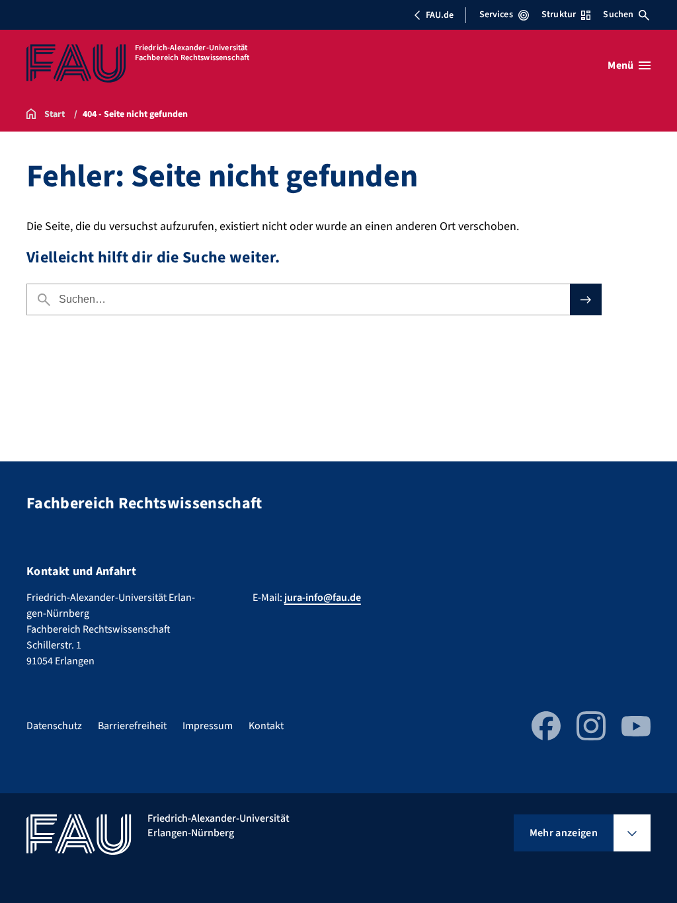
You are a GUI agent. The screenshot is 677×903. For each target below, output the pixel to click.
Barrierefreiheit (132, 726)
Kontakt (266, 726)
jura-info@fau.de (322, 597)
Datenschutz (54, 726)
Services (496, 14)
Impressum (207, 726)
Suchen (618, 14)
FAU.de (440, 15)
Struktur (558, 14)
